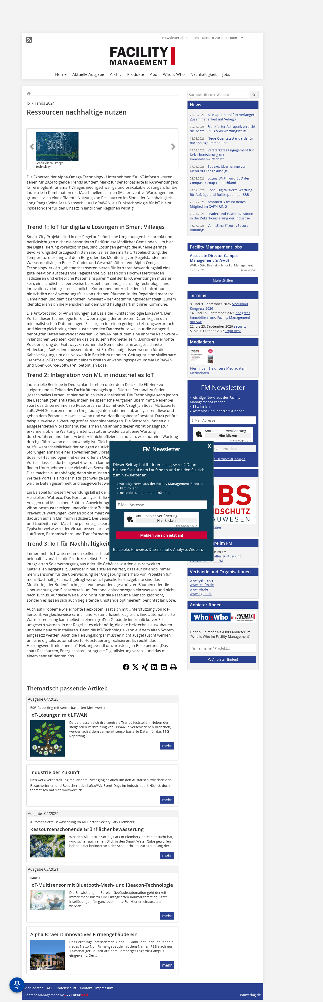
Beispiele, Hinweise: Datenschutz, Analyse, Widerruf (159, 549)
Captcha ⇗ (186, 525)
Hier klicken (166, 520)
